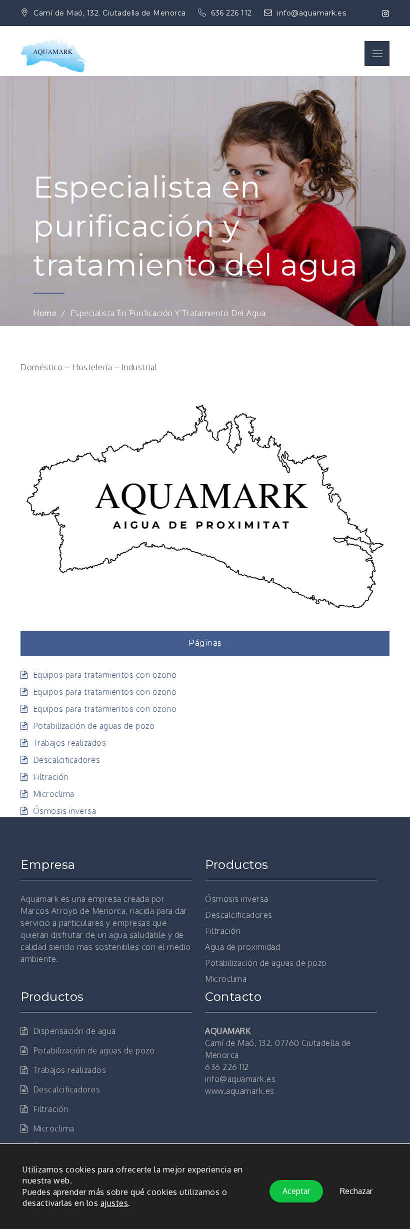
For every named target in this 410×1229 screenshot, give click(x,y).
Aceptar (296, 1191)
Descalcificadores (66, 760)
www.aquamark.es (239, 1091)
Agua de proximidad (242, 947)
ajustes (114, 1203)
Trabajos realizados (69, 743)
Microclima (53, 794)
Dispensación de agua (74, 1031)
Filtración (50, 777)
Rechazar (356, 1191)
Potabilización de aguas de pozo (93, 726)
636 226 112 (232, 13)
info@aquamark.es (311, 13)
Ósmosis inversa (64, 811)
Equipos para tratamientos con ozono (104, 675)
